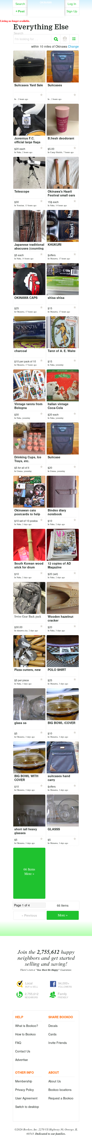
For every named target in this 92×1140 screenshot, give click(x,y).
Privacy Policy (24, 1089)
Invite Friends (57, 1043)
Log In (72, 4)
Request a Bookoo (60, 1098)
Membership (23, 1081)
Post (20, 11)
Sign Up (72, 11)
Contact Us (22, 1051)
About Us (54, 1081)
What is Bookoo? (26, 1026)
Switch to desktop (27, 1107)
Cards (52, 1034)
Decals (53, 1026)
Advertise (21, 1060)
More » (63, 915)
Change (73, 46)
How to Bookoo (25, 1034)
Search (20, 4)
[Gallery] (74, 38)
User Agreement (26, 1098)
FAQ (18, 1043)
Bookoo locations (59, 1089)
